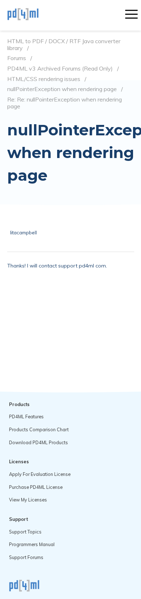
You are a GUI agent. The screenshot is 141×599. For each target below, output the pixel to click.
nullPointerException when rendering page (62, 89)
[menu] (131, 15)
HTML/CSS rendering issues (43, 79)
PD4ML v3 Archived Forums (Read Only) (60, 68)
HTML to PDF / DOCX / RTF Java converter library (63, 44)
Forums (16, 58)
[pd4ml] (30, 15)
